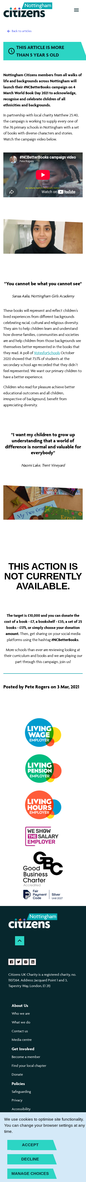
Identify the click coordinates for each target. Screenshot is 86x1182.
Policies (18, 1083)
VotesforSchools (47, 353)
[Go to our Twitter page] (18, 962)
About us (20, 1005)
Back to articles (21, 31)
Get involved (23, 1048)
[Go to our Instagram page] (26, 962)
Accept (30, 1145)
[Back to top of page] (19, 940)
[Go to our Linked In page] (33, 962)
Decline (30, 1159)
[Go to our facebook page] (11, 962)
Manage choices (30, 1173)
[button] (76, 10)
